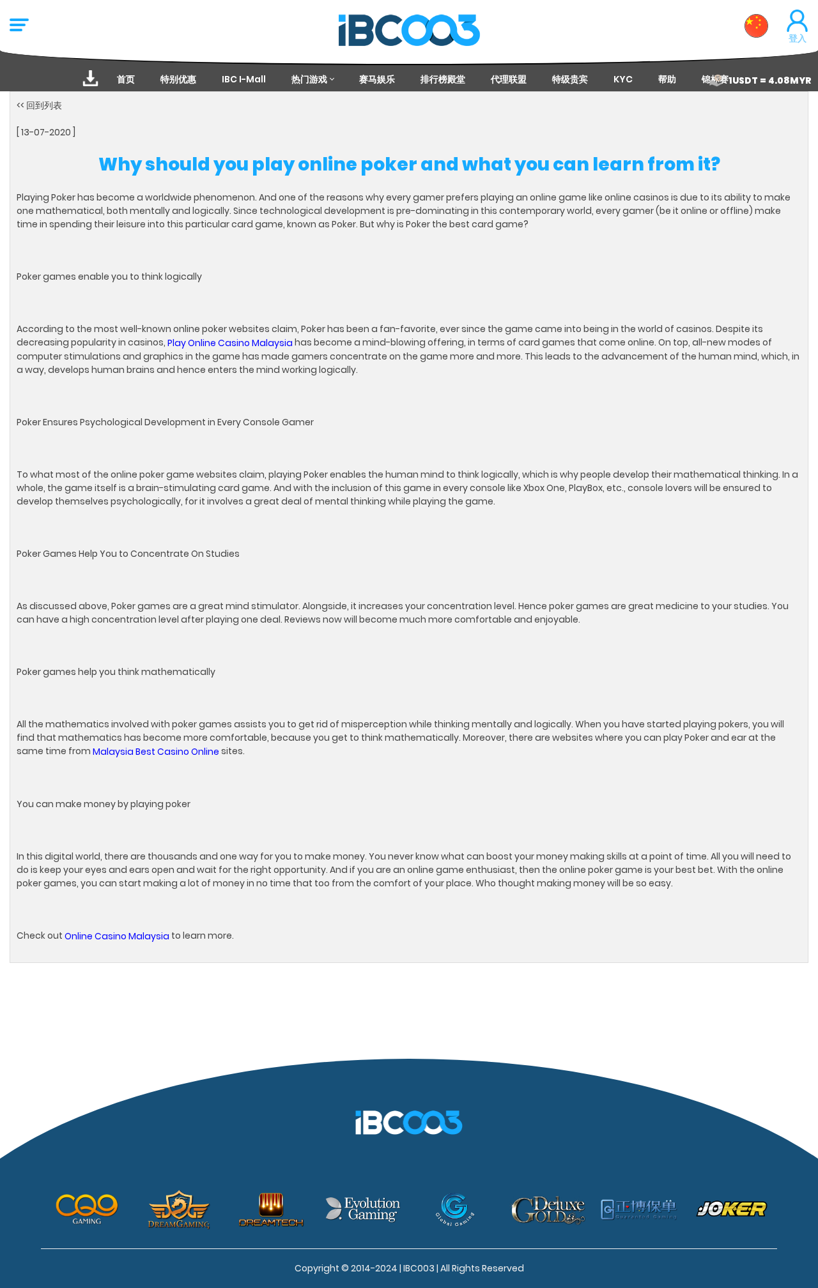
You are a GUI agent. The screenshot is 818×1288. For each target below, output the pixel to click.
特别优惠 (178, 79)
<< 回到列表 (39, 105)
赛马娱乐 (377, 79)
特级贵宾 (570, 79)
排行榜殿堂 (443, 79)
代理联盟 (509, 79)
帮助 (667, 79)
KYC (623, 79)
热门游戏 (309, 79)
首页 (126, 79)
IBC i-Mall (244, 79)
